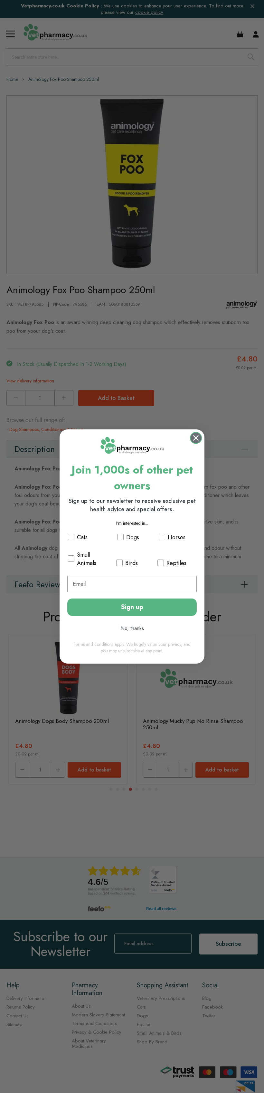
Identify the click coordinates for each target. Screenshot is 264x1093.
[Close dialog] (196, 438)
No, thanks (132, 628)
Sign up (132, 607)
